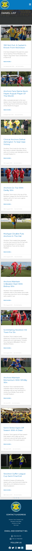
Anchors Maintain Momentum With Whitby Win (15, 380)
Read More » (7, 61)
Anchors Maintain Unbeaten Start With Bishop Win (13, 283)
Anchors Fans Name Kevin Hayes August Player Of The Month (16, 93)
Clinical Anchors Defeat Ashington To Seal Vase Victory (14, 141)
